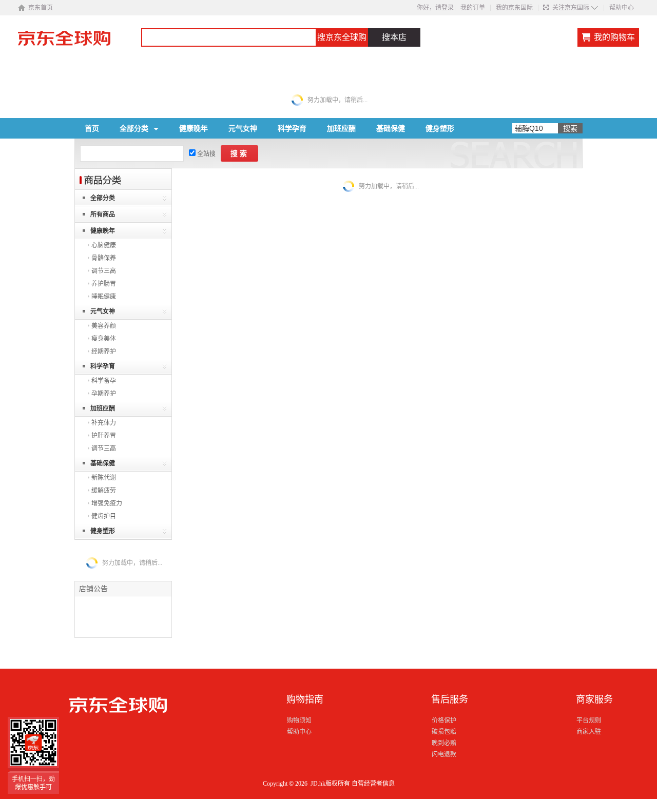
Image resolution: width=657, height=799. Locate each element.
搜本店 (394, 37)
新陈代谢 (103, 477)
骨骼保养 (103, 258)
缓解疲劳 (103, 490)
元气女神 (242, 128)
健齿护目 (103, 516)
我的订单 (472, 7)
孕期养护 (103, 393)
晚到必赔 (444, 743)
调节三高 (103, 271)
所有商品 (102, 214)
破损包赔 (444, 731)
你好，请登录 (435, 7)
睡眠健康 (103, 296)
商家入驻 (588, 731)
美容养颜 (103, 325)
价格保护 (444, 720)
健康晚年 (193, 128)
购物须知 (299, 720)
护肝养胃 (103, 435)
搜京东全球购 (341, 37)
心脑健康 (103, 245)
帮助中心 (621, 7)
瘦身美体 (103, 338)
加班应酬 (341, 128)
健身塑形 (440, 128)
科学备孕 (103, 380)
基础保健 (390, 128)
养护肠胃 (103, 283)
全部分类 (134, 128)
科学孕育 (292, 128)
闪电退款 (444, 754)
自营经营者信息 (373, 783)
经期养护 (103, 351)
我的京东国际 (514, 7)
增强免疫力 (106, 503)
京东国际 (79, 43)
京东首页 (40, 7)
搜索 (239, 153)
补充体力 (103, 422)
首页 (92, 128)
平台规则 (588, 720)
